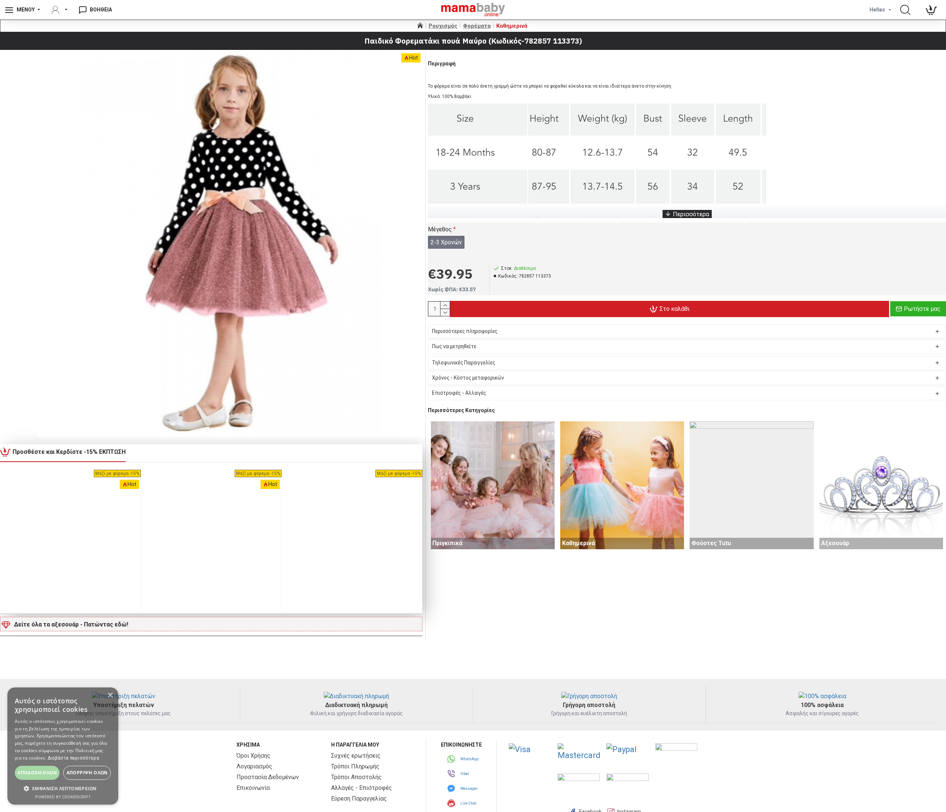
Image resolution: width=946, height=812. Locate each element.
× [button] (110, 695)
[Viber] (452, 773)
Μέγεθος (440, 229)
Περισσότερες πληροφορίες (464, 331)
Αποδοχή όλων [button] (37, 772)
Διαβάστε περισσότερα (73, 758)
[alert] (62, 746)
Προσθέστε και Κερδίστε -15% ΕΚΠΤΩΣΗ (69, 451)
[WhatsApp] (452, 758)
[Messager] (452, 788)
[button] (63, 788)
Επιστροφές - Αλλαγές (459, 393)
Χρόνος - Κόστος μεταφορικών (468, 377)
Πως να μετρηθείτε (454, 346)
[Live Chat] (452, 803)
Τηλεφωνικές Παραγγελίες (463, 362)
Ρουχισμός (443, 26)
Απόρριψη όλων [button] (87, 772)
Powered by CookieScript (63, 797)
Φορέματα (477, 26)
